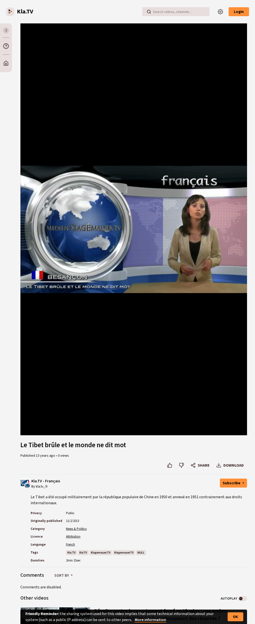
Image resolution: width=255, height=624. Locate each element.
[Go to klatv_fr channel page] (27, 485)
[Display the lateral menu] (6, 30)
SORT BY (62, 575)
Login (239, 11)
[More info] (6, 46)
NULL (140, 553)
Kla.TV (71, 553)
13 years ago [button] (46, 455)
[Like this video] (170, 465)
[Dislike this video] (181, 465)
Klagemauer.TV (100, 553)
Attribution (73, 536)
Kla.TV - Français (45, 481)
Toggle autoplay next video (242, 598)
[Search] (149, 11)
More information (150, 620)
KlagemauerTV (123, 553)
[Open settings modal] (220, 11)
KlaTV (83, 553)
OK (235, 617)
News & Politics (76, 529)
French (70, 544)
